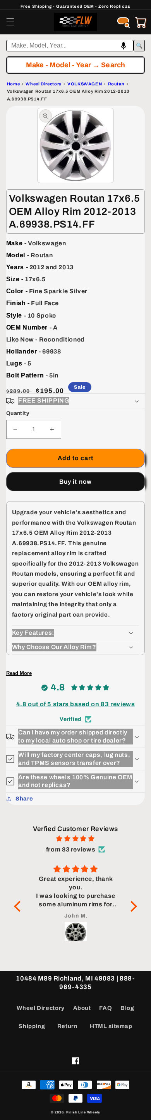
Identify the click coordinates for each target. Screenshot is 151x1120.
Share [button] (24, 798)
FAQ (105, 1008)
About (82, 1008)
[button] (10, 22)
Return (67, 1026)
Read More (19, 673)
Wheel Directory (40, 1008)
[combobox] (70, 45)
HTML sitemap (111, 1026)
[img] (75, 838)
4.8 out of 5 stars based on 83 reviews (75, 704)
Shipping (32, 1026)
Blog (127, 1008)
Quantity (17, 413)
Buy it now (75, 481)
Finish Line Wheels (83, 1112)
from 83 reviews (70, 849)
